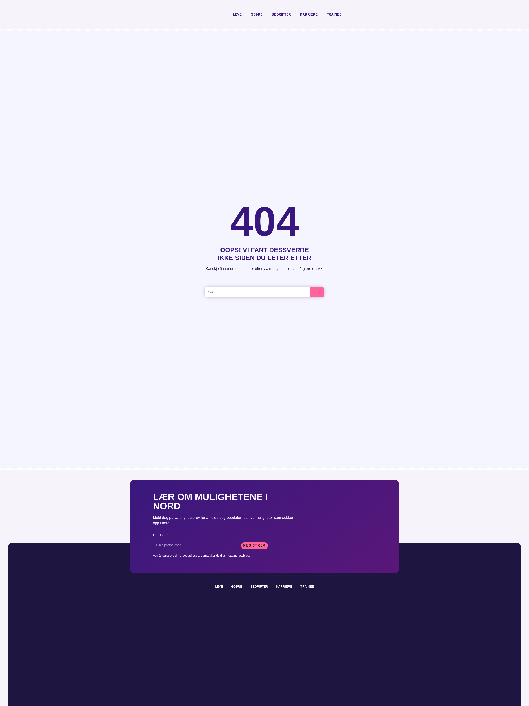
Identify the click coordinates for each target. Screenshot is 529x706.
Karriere (309, 14)
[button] (350, 15)
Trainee (334, 14)
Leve (237, 14)
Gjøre (257, 14)
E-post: (159, 535)
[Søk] (317, 292)
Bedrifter (281, 14)
